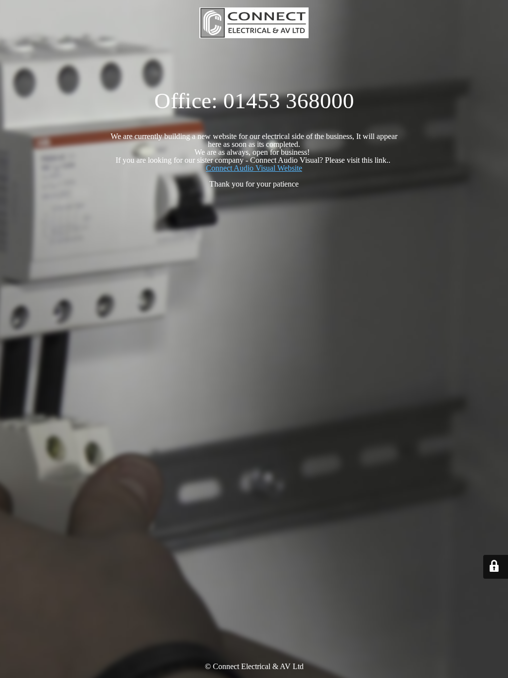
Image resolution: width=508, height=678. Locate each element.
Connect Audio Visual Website (254, 168)
